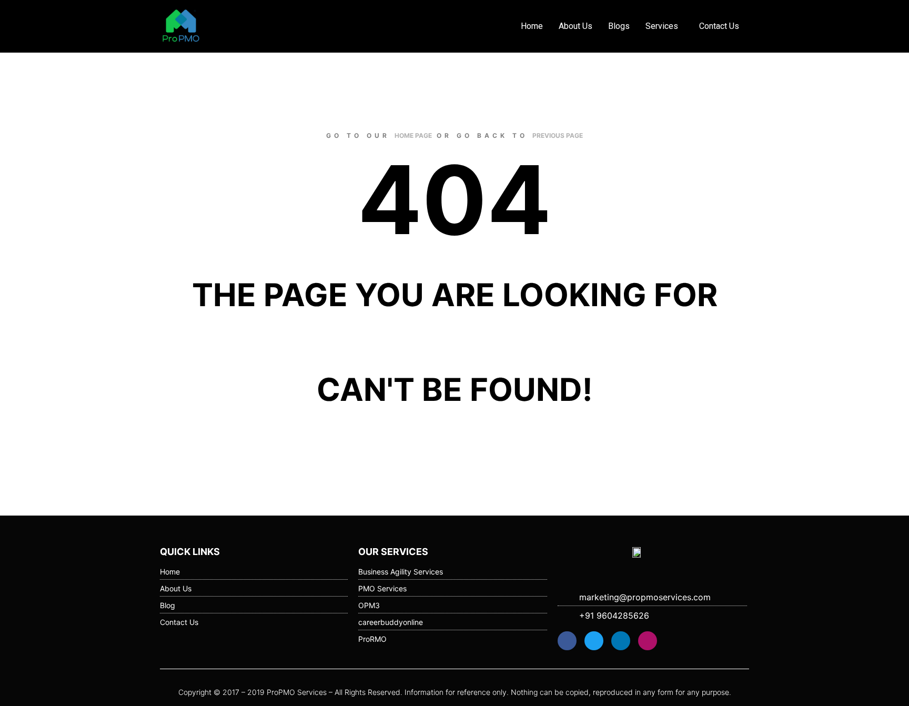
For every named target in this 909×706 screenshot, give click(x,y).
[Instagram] (647, 640)
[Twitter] (593, 640)
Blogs (619, 26)
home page (413, 135)
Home (532, 26)
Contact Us (719, 26)
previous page (557, 135)
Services (661, 26)
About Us (575, 26)
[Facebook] (567, 640)
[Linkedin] (620, 640)
